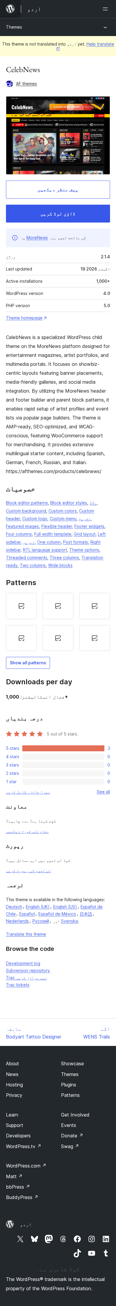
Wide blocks (60, 565)
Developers (18, 1136)
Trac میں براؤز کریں (26, 977)
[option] (21, 606)
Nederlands (17, 920)
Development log (23, 963)
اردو (26, 1224)
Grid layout (84, 534)
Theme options (84, 549)
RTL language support (45, 549)
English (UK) (38, 906)
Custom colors (62, 510)
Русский (40, 920)
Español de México (57, 913)
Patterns (70, 1095)
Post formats (75, 542)
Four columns (19, 534)
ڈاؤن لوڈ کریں (58, 214)
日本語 (86, 913)
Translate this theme (26, 934)
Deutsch (14, 906)
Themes (14, 26)
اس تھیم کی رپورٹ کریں (28, 870)
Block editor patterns (27, 502)
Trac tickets (17, 984)
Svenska (69, 920)
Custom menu (63, 518)
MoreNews (37, 237)
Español (27, 913)
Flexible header (56, 526)
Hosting (14, 1085)
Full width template (52, 534)
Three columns (64, 557)
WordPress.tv (23, 1146)
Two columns (33, 565)
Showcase (72, 1063)
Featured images (22, 526)
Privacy (14, 1095)
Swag (70, 1146)
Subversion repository (28, 970)
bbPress (18, 1187)
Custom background (26, 510)
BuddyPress (22, 1197)
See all (103, 791)
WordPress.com (26, 1166)
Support (14, 1125)
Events (68, 1125)
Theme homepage (24, 317)
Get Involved (75, 1115)
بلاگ (93, 502)
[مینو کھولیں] (106, 9)
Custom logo (34, 518)
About (12, 1063)
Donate (72, 1136)
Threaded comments (26, 557)
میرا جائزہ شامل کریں (28, 791)
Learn (12, 1115)
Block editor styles (68, 502)
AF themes (26, 83)
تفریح (85, 518)
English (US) (65, 906)
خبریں (29, 542)
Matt (14, 1176)
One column (49, 542)
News (12, 1074)
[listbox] (58, 622)
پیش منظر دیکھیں (58, 189)
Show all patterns (28, 662)
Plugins (68, 1085)
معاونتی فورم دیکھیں (27, 831)
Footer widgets (89, 526)
